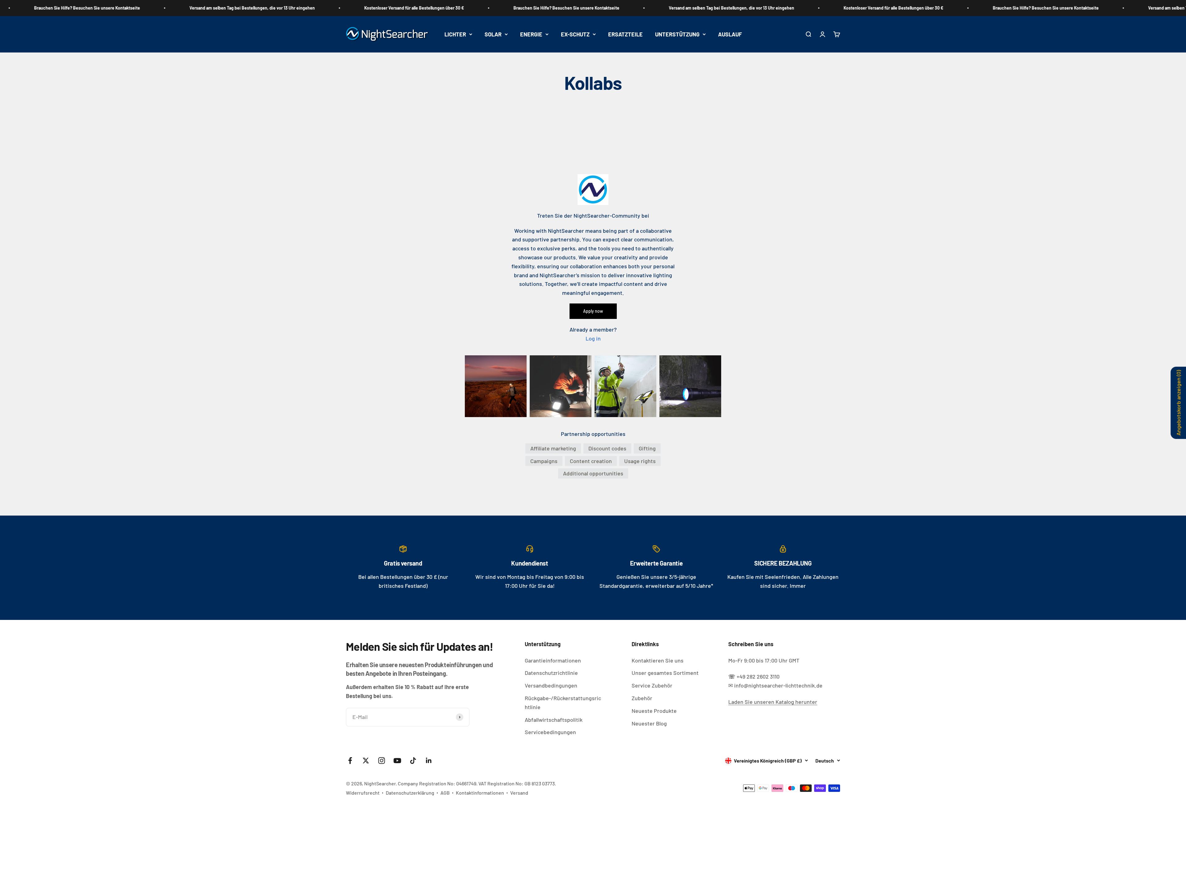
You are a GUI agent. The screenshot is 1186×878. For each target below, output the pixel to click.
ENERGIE (531, 34)
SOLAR (493, 34)
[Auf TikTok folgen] (413, 760)
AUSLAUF (730, 34)
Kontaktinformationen (480, 793)
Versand (519, 793)
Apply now (593, 311)
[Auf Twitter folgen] (366, 760)
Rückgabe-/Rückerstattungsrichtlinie (563, 702)
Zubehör (642, 698)
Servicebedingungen (550, 732)
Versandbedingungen (551, 685)
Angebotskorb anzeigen (1178, 402)
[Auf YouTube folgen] (397, 760)
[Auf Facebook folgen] (350, 760)
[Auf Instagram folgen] (381, 760)
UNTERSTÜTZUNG (677, 34)
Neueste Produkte (654, 710)
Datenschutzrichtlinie (551, 672)
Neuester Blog (649, 723)
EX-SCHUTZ (575, 34)
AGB (445, 793)
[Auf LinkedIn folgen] (429, 760)
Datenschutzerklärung (410, 793)
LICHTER (455, 34)
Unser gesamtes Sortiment (665, 672)
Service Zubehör (652, 685)
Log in (593, 338)
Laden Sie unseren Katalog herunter (772, 701)
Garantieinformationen (553, 660)
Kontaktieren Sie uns (657, 660)
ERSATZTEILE (625, 34)
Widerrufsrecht (363, 793)
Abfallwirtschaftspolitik (553, 719)
